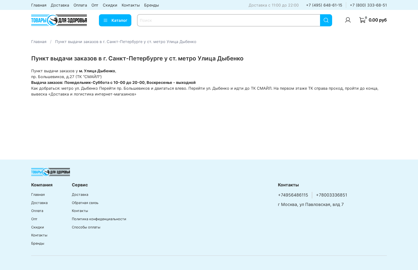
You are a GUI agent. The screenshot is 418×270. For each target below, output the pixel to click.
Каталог (119, 20)
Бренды (151, 5)
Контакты (131, 5)
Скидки (110, 5)
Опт (94, 5)
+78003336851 (331, 194)
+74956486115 (293, 194)
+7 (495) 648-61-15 (324, 5)
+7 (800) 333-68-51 (368, 5)
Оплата (80, 5)
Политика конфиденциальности (99, 219)
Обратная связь (85, 203)
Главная (38, 5)
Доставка (60, 5)
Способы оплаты (86, 227)
